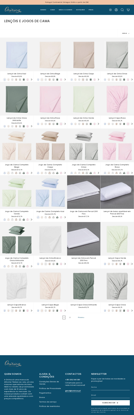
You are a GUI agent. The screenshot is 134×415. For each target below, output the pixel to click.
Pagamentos (45, 393)
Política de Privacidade (50, 388)
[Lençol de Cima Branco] (50, 239)
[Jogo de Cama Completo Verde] (17, 192)
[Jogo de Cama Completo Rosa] (117, 145)
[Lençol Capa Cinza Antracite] (83, 285)
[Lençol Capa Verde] (117, 239)
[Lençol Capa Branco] (17, 285)
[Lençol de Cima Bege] (50, 54)
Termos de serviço (48, 402)
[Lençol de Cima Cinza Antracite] (17, 98)
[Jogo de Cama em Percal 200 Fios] (83, 192)
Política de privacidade (119, 408)
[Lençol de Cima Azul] (17, 54)
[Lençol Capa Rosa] (117, 98)
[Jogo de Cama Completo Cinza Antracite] (17, 239)
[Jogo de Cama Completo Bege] (17, 145)
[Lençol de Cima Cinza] (117, 54)
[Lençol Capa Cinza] (117, 285)
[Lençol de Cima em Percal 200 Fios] (83, 239)
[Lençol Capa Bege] (50, 285)
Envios (42, 397)
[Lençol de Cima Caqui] (83, 54)
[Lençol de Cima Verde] (83, 98)
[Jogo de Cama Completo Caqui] (50, 145)
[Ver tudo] (31, 79)
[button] (43, 9)
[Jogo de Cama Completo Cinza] (83, 145)
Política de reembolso (49, 406)
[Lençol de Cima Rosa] (50, 98)
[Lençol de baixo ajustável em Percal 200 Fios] (117, 192)
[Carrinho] (128, 10)
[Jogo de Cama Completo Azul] (50, 192)
